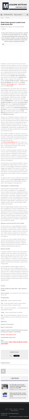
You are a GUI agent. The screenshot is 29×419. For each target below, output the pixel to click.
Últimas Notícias (14, 410)
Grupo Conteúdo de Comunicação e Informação (18, 416)
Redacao (13, 389)
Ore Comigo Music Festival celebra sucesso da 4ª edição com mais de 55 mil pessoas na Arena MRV (18, 386)
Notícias (4, 29)
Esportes (16, 409)
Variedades (21, 409)
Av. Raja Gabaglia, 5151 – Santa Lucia (14, 84)
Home (2, 17)
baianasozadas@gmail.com (10, 142)
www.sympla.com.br (19, 179)
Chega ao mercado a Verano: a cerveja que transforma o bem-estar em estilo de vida (18, 394)
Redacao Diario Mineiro (7, 26)
